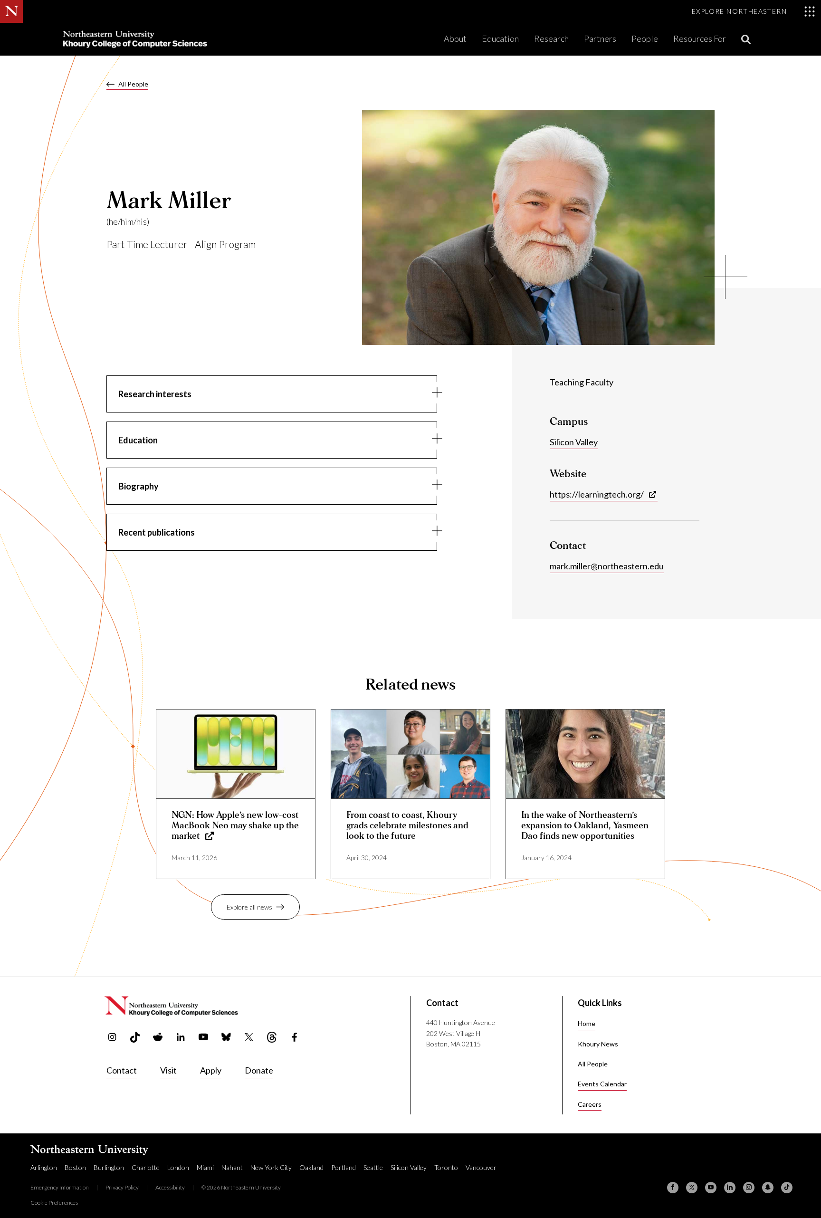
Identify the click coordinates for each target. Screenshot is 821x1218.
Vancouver (481, 1167)
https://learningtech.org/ (597, 494)
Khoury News (598, 1044)
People (644, 38)
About (455, 38)
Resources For (699, 38)
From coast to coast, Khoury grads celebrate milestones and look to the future (407, 825)
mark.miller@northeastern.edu (607, 566)
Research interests (154, 394)
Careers (589, 1104)
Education (500, 38)
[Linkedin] (729, 1187)
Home (586, 1023)
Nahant (232, 1167)
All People (133, 84)
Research (551, 38)
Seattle (373, 1167)
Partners (600, 38)
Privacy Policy (122, 1187)
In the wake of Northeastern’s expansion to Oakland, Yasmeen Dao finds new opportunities (585, 825)
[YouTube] (710, 1187)
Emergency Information (59, 1187)
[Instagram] (748, 1187)
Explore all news (249, 907)
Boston (75, 1167)
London (178, 1167)
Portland (343, 1167)
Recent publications (156, 532)
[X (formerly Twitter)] (691, 1187)
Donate (259, 1070)
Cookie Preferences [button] (54, 1202)
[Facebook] (672, 1187)
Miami (205, 1167)
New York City (271, 1167)
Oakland (311, 1167)
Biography (138, 486)
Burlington (109, 1167)
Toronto (446, 1167)
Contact (121, 1070)
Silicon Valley (574, 442)
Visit (168, 1070)
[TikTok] (786, 1187)
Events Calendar (602, 1084)
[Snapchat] (767, 1187)
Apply (210, 1070)
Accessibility (170, 1187)
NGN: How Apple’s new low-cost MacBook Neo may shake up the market (235, 825)
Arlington (43, 1167)
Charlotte (146, 1167)
